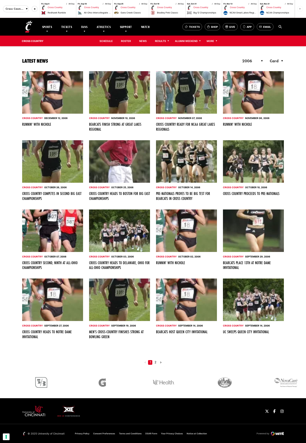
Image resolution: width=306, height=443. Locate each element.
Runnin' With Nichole (36, 124)
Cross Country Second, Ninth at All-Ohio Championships (50, 265)
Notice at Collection (197, 433)
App (249, 26)
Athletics (104, 26)
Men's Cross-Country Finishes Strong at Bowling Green (116, 334)
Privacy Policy (82, 433)
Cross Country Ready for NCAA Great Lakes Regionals (185, 126)
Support (126, 26)
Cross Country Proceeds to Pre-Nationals (251, 193)
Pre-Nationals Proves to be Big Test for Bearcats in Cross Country (183, 196)
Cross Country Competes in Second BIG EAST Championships (51, 196)
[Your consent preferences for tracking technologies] (6, 436)
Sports (47, 26)
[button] (35, 9)
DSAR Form (151, 433)
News (143, 40)
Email (266, 27)
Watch (145, 26)
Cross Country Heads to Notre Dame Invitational (47, 334)
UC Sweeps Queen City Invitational (246, 331)
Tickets (66, 26)
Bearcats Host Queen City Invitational (182, 331)
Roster (126, 40)
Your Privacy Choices (172, 433)
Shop (213, 27)
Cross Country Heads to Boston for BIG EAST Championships (119, 196)
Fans (84, 26)
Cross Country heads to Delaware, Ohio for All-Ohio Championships (119, 265)
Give (231, 27)
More (210, 40)
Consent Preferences (104, 433)
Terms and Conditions (130, 433)
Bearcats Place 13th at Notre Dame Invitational (247, 265)
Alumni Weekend (186, 40)
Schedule (106, 40)
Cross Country (32, 118)
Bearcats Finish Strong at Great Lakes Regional (115, 126)
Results (160, 40)
